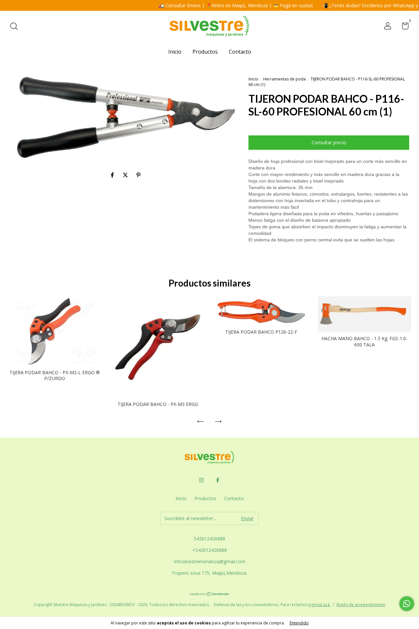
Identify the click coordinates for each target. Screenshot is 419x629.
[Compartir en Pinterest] (138, 175)
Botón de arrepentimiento (361, 604)
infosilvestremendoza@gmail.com (210, 561)
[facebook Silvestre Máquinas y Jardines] (217, 480)
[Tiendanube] (209, 594)
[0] (402, 27)
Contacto (240, 51)
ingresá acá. (319, 604)
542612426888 (209, 538)
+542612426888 (209, 550)
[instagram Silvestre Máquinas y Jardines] (201, 480)
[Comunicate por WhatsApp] (406, 603)
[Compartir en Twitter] (126, 175)
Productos (205, 51)
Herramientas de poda (284, 79)
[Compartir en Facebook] (113, 175)
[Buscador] (16, 26)
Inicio (174, 51)
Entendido (299, 623)
